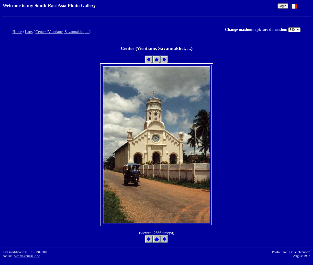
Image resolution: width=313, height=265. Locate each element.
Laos (29, 32)
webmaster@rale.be (27, 256)
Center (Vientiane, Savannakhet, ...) (62, 32)
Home (17, 32)
